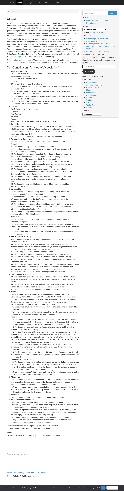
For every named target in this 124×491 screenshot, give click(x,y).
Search (112, 13)
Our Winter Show (41, 2)
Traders (89, 100)
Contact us (55, 2)
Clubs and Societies (94, 85)
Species (89, 97)
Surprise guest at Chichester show (99, 43)
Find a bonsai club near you (97, 20)
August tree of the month (95, 41)
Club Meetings (91, 82)
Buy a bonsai (91, 23)
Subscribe (89, 71)
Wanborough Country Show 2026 (99, 38)
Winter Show (91, 105)
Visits (88, 102)
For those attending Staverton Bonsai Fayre (100, 47)
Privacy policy (112, 488)
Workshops (90, 107)
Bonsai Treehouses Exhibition (97, 51)
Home (12, 2)
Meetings (28, 2)
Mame (88, 90)
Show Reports (91, 95)
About (19, 2)
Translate (99, 32)
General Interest (92, 87)
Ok (103, 488)
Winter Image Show (18, 56)
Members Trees (92, 92)
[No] (122, 488)
